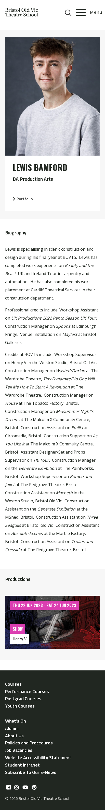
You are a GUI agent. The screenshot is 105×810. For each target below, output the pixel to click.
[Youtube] (25, 787)
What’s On (15, 720)
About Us (14, 735)
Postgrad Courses (23, 698)
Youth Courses (20, 705)
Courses (13, 684)
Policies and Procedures (29, 742)
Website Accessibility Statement (38, 757)
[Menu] (81, 13)
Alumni (12, 728)
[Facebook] (8, 787)
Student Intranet (22, 764)
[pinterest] (34, 787)
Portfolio (25, 199)
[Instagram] (16, 787)
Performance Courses (27, 691)
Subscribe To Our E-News (30, 772)
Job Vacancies (18, 750)
